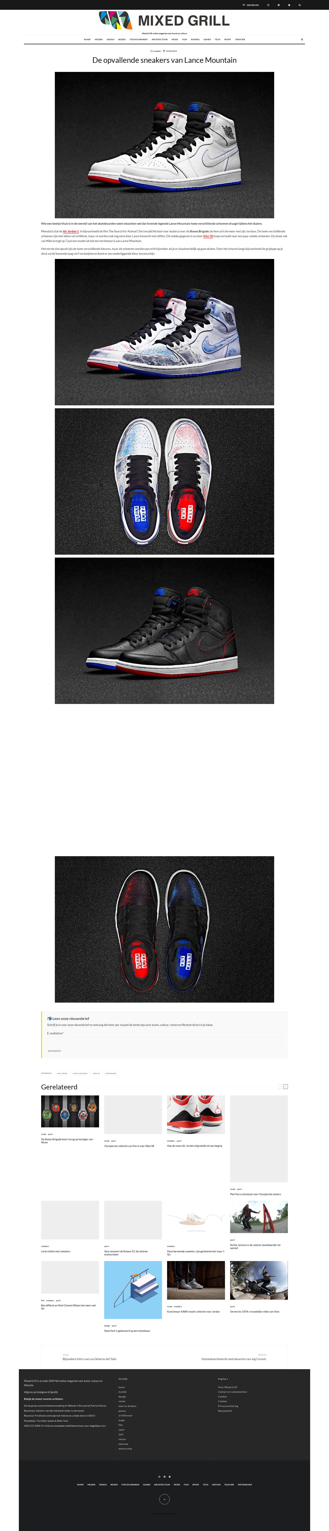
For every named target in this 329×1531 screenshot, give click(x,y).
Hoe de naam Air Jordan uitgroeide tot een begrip (194, 1145)
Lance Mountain (81, 1073)
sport (227, 39)
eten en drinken (139, 39)
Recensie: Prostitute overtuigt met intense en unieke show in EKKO (59, 1415)
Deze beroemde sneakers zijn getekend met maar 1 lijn (195, 1253)
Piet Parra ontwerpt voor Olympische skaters (255, 1194)
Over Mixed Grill (227, 1387)
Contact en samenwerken (232, 1391)
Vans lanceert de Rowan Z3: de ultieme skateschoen (126, 1253)
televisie (123, 1444)
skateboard (111, 1073)
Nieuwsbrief (225, 1410)
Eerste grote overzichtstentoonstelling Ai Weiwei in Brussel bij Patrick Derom (65, 1405)
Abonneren (54, 1051)
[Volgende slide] (285, 1086)
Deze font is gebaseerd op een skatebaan (127, 1330)
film (184, 39)
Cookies (222, 1401)
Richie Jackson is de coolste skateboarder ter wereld (255, 1246)
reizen (122, 39)
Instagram (42, 1392)
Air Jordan (62, 1073)
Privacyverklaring (228, 1406)
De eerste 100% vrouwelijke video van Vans (254, 1311)
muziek (99, 39)
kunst (87, 39)
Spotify (54, 1392)
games (207, 39)
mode (175, 39)
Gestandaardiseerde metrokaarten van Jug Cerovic (234, 1357)
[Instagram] (268, 5)
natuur (122, 1439)
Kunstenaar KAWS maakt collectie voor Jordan (193, 1311)
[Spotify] (289, 5)
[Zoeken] (299, 5)
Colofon (222, 1396)
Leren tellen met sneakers (55, 1251)
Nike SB (208, 236)
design (110, 39)
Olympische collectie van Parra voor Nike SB (129, 1145)
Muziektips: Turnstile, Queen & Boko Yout (46, 1420)
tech (217, 39)
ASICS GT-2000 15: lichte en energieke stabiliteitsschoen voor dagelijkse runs (65, 1425)
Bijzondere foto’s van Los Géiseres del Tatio (89, 1357)
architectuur (160, 39)
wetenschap (125, 1448)
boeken (195, 39)
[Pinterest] (278, 5)
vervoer (240, 39)
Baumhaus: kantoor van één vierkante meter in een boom (54, 1410)
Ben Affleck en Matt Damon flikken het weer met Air (68, 1307)
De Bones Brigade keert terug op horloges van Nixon (67, 1141)
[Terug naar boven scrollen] (164, 1499)
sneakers (157, 51)
